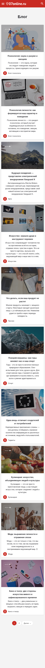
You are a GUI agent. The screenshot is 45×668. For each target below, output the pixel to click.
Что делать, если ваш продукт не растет (22, 300)
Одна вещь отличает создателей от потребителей (22, 422)
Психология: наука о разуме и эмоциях (23, 57)
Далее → (27, 623)
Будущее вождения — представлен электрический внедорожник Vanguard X (22, 176)
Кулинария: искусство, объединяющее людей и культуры (22, 479)
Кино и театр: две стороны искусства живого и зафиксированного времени (22, 594)
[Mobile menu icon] (3, 3)
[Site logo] (16, 3)
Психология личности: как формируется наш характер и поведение (22, 113)
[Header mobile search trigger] (42, 3)
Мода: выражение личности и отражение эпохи (22, 535)
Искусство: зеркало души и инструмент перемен (22, 237)
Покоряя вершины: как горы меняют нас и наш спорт (22, 359)
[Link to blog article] (22, 38)
